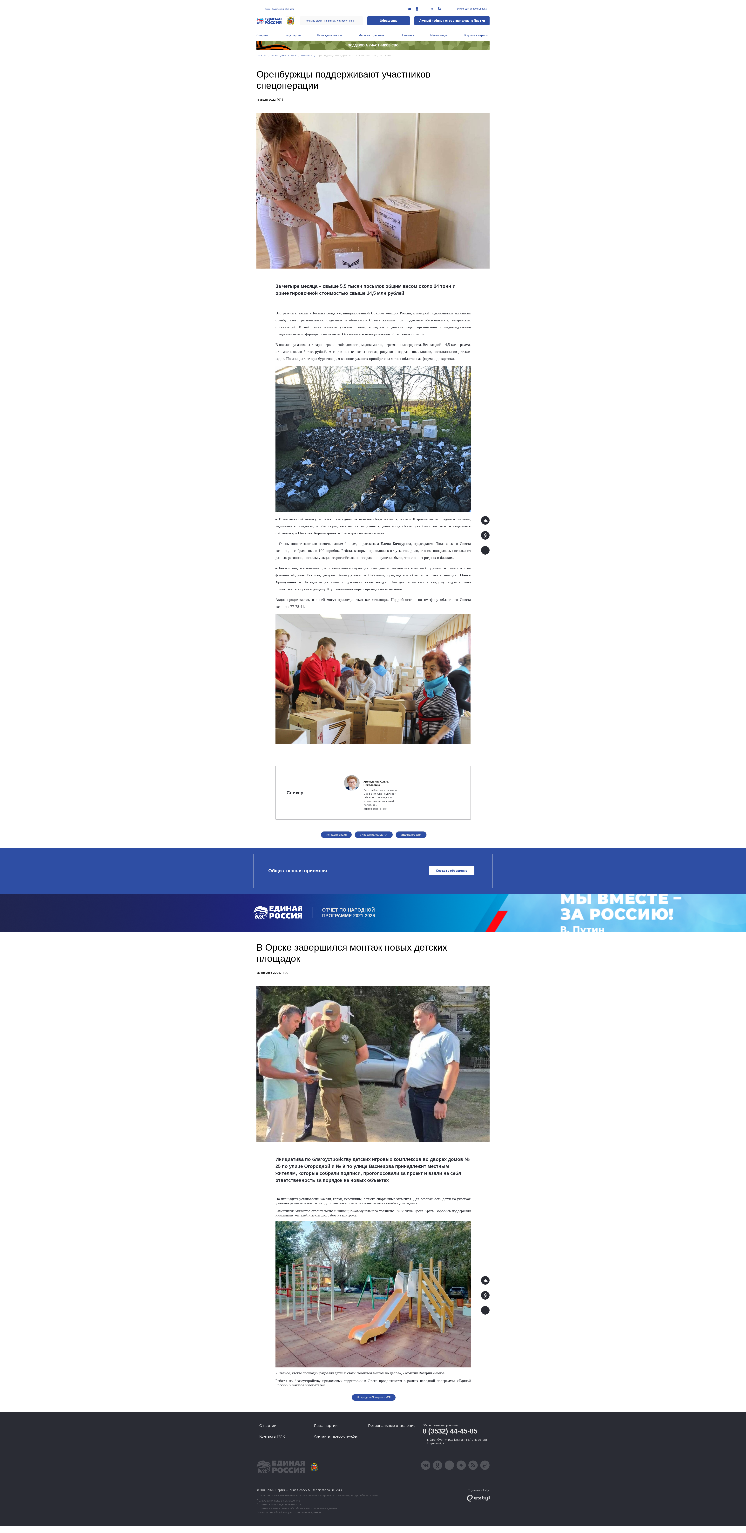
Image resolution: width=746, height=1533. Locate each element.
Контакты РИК (272, 1436)
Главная (261, 55)
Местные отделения (371, 35)
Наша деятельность (329, 35)
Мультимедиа (439, 35)
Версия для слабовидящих (471, 8)
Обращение (388, 21)
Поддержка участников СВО (373, 45)
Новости (306, 55)
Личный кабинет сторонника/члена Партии (452, 21)
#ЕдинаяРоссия (411, 834)
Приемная (407, 35)
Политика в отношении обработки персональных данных (296, 1508)
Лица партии (293, 35)
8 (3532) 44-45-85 (450, 1431)
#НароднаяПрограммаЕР (374, 1397)
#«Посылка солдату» (374, 834)
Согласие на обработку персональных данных (288, 1512)
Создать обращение (451, 871)
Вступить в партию (476, 35)
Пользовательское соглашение (278, 1500)
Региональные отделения (392, 1426)
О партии (262, 35)
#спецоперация (336, 834)
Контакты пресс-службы (336, 1436)
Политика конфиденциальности (278, 1504)
